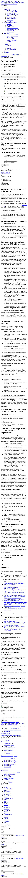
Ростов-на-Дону (8, 795)
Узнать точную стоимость (10, 162)
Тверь (5, 822)
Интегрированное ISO (12, 28)
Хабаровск (6, 821)
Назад (2, 165)
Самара (5, 799)
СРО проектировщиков (13, 14)
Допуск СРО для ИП (12, 11)
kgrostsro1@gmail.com (15, 735)
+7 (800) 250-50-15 (5, 173)
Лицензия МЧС (10, 30)
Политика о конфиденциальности (12, 730)
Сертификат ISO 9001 (9, 758)
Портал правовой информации (14, 620)
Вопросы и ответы (11, 48)
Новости (9, 45)
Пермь (5, 797)
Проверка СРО (10, 38)
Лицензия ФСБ (10, 32)
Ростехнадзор (15, 625)
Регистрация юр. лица (12, 36)
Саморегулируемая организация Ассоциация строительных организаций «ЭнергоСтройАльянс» (15, 587)
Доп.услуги (6, 33)
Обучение (9, 21)
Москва (5, 787)
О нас (5, 42)
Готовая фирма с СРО (12, 34)
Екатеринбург (7, 791)
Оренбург (6, 818)
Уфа (5, 801)
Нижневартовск (8, 814)
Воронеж (6, 802)
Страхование (10, 20)
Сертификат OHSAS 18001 (10, 761)
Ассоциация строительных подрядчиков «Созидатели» (14, 609)
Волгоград (6, 815)
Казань (5, 790)
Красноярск (7, 807)
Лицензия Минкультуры (10, 764)
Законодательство (11, 49)
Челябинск (6, 809)
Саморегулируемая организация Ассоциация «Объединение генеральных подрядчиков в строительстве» (15, 603)
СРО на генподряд (11, 17)
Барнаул (6, 817)
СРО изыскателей (11, 16)
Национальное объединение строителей (14, 623)
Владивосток (7, 810)
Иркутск (6, 819)
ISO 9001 (9, 24)
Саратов (6, 805)
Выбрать (3, 826)
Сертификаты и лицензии (10, 22)
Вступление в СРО (11, 10)
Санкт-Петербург (8, 788)
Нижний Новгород (8, 798)
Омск (5, 806)
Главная (6, 7)
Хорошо (3, 847)
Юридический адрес (12, 40)
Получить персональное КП (7, 422)
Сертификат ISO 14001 (9, 760)
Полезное (6, 44)
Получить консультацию (20, 236)
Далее (6, 165)
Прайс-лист (6, 51)
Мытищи (6, 811)
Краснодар (6, 794)
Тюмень (6, 803)
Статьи (8, 46)
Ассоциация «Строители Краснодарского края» (14, 593)
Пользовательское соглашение (11, 728)
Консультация (21, 76)
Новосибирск (7, 793)
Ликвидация (10, 37)
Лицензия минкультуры (13, 29)
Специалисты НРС (11, 18)
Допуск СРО (7, 9)
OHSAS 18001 (10, 26)
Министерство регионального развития (14, 627)
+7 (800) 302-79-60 (11, 54)
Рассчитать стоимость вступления (9, 76)
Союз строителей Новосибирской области (14, 596)
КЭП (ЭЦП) (10, 41)
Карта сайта (7, 731)
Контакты (6, 52)
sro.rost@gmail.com (5, 735)
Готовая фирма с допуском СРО (12, 772)
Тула (5, 813)
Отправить (3, 838)
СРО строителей (11, 13)
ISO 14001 (9, 25)
